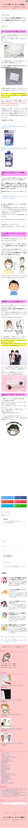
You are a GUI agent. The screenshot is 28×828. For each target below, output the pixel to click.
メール (4, 546)
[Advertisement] (14, 452)
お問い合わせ (7, 812)
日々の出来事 (4, 781)
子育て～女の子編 (5, 767)
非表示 (6, 26)
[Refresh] (12, 555)
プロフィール (20, 812)
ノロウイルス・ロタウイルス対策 (9, 757)
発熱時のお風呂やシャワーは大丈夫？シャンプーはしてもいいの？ (17, 625)
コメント (5, 524)
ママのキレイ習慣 (5, 759)
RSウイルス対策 (5, 753)
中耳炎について (4, 762)
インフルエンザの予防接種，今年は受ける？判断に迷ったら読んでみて (17, 578)
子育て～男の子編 (5, 769)
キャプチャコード (6, 562)
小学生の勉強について (6, 776)
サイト (4, 550)
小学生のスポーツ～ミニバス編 (8, 774)
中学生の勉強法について (6, 761)
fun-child (7, 515)
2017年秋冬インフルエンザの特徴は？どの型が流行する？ (17, 614)
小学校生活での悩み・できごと (8, 773)
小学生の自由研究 (5, 777)
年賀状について (4, 780)
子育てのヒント (4, 766)
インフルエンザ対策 (6, 512)
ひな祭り (3, 754)
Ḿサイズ (10, 224)
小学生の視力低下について (7, 778)
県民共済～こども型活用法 (7, 782)
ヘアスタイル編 (4, 758)
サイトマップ (13, 812)
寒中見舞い (3, 770)
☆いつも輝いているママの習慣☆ (14, 4)
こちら (13, 667)
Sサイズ (15, 226)
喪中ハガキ (3, 763)
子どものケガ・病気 (5, 765)
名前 (4, 541)
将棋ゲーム (3, 772)
